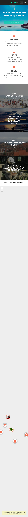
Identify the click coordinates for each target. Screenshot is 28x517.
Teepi (14, 3)
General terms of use (16, 513)
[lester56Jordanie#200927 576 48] (11, 430)
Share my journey (14, 23)
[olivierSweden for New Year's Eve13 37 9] (8, 417)
